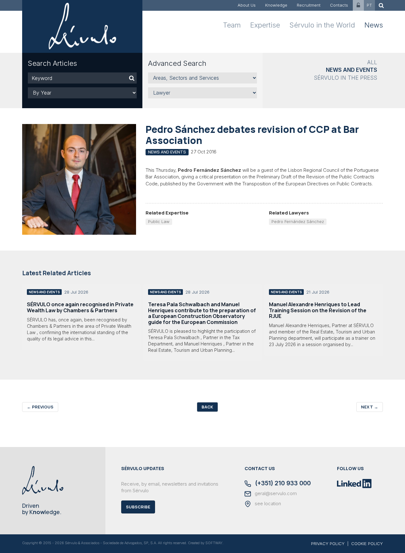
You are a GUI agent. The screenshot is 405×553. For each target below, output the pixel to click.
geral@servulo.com (275, 493)
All (372, 62)
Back (207, 407)
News (373, 25)
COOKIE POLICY (367, 543)
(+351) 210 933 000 (282, 484)
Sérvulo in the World (322, 25)
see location (267, 503)
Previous (40, 407)
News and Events (351, 70)
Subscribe (138, 507)
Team (232, 25)
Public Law (159, 221)
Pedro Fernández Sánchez (297, 221)
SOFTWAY (213, 543)
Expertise (265, 25)
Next (369, 407)
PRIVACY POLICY (328, 543)
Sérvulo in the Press (345, 78)
